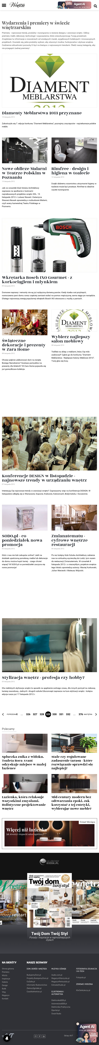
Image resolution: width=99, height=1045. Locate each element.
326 (28, 714)
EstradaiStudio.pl (58, 985)
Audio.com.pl (56, 975)
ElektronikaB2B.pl (58, 1000)
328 (42, 714)
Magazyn (5, 995)
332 (68, 714)
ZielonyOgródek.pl (34, 988)
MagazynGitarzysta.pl (60, 978)
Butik (4, 989)
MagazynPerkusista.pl (60, 982)
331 (61, 714)
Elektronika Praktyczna (60, 1007)
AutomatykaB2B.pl (59, 1004)
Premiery (5, 972)
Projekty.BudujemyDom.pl (37, 978)
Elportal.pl (55, 1010)
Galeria (5, 982)
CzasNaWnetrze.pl (34, 992)
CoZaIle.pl (31, 982)
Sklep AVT (68, 1036)
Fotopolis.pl (81, 977)
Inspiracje (6, 979)
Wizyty (4, 975)
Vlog (4, 992)
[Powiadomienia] (6, 1038)
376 (81, 714)
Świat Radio (56, 1014)
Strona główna (8, 969)
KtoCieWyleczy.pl (83, 990)
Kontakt (5, 999)
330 (54, 714)
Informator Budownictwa (37, 985)
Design (5, 985)
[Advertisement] (49, 395)
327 (35, 714)
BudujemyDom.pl (34, 975)
